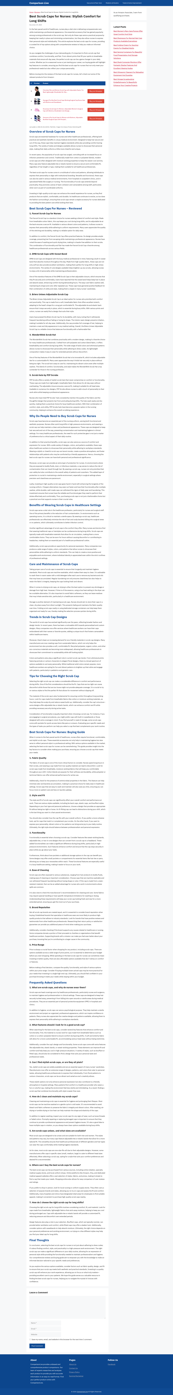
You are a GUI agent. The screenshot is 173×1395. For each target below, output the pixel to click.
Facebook (111, 1364)
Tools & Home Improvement (132, 3)
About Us (72, 1364)
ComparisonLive (82, 1392)
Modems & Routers (112, 3)
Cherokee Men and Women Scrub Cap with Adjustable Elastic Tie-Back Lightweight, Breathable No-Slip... (63, 91)
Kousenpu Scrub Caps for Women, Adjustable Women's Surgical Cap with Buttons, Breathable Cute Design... (63, 110)
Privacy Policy (74, 1372)
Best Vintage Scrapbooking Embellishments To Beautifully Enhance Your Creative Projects (125, 82)
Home (31, 12)
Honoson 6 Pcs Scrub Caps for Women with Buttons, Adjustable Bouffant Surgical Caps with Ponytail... (63, 118)
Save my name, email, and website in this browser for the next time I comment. (62, 1339)
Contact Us (73, 1368)
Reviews (37, 12)
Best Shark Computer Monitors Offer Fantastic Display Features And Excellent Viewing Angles (127, 65)
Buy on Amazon (96, 91)
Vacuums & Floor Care (94, 3)
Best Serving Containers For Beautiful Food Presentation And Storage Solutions (128, 55)
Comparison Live (39, 3)
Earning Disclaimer (76, 1376)
